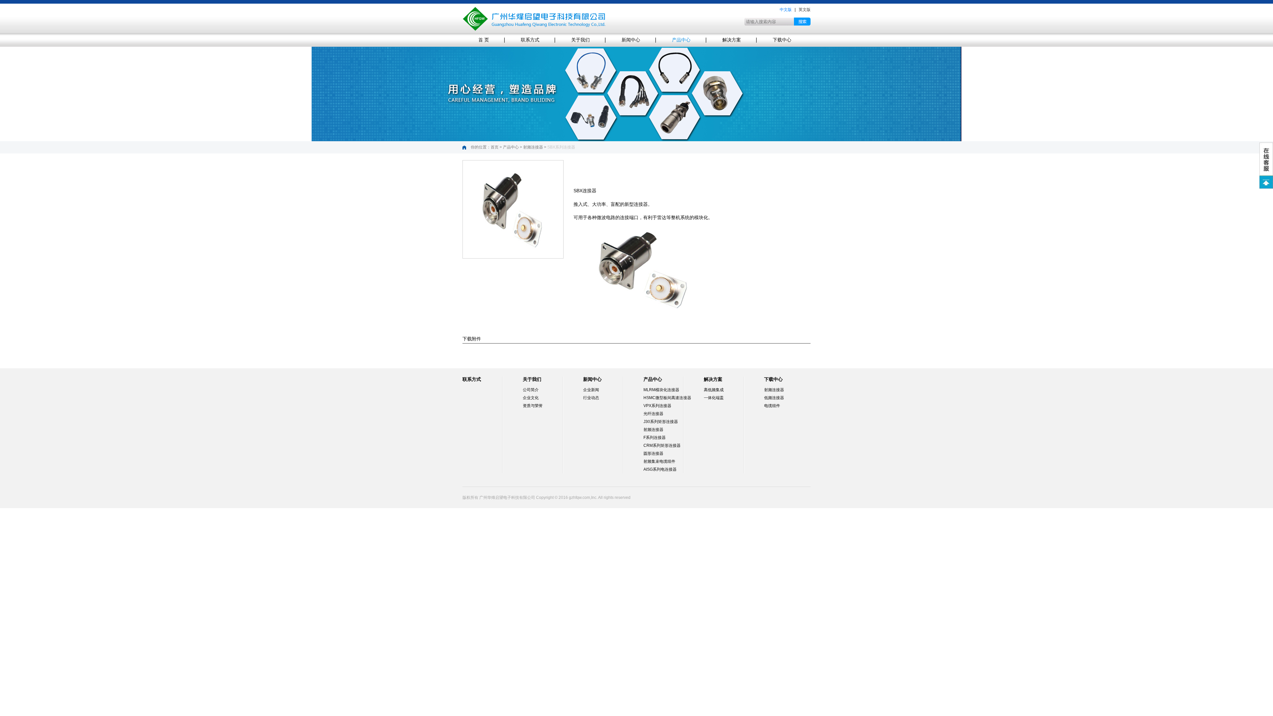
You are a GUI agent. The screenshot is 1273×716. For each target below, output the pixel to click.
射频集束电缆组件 (659, 461)
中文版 (786, 9)
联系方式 (530, 39)
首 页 (483, 39)
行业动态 (591, 397)
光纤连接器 (653, 413)
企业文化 (531, 397)
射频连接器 (533, 147)
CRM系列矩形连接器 (662, 445)
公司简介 (531, 390)
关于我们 (580, 39)
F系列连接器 (654, 437)
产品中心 (681, 39)
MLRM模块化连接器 (661, 390)
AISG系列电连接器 (660, 469)
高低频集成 (714, 390)
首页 (495, 147)
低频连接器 (774, 397)
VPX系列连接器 (657, 405)
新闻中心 (631, 39)
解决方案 (731, 39)
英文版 (805, 9)
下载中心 (782, 39)
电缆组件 (772, 405)
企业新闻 (591, 390)
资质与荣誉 (533, 405)
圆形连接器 (653, 453)
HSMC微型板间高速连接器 (667, 397)
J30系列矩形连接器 (660, 421)
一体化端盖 (714, 397)
